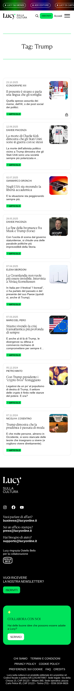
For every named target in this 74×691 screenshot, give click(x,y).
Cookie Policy (49, 664)
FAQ (48, 669)
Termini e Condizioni (45, 658)
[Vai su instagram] (5, 507)
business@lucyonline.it (20, 520)
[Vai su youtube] (22, 507)
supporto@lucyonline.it (20, 541)
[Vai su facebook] (13, 507)
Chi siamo (21, 658)
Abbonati (46, 16)
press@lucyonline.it (17, 530)
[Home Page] (15, 16)
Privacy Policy (25, 664)
